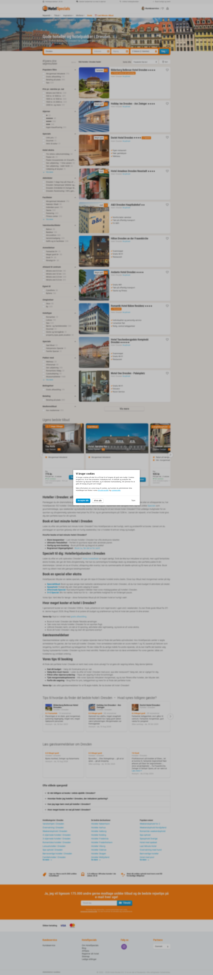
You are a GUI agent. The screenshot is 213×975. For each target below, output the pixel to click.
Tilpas (133, 501)
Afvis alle (98, 500)
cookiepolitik (115, 490)
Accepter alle (83, 500)
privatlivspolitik (103, 490)
